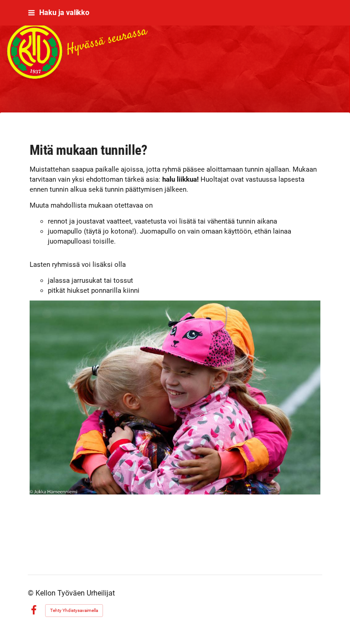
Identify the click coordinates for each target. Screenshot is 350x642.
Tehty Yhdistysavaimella (74, 610)
